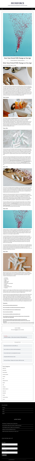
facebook (3, 407)
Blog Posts (4, 368)
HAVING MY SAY (5, 380)
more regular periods (27, 161)
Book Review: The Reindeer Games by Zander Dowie (9, 423)
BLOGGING (4, 370)
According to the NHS (14, 118)
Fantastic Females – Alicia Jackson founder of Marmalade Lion (15, 337)
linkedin (3, 413)
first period (29, 87)
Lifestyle (4, 386)
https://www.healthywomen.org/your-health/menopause (12, 309)
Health (4, 382)
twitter (3, 409)
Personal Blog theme (23, 459)
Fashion (4, 376)
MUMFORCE (17, 3)
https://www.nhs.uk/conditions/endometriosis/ (10, 305)
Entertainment (5, 372)
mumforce (23, 60)
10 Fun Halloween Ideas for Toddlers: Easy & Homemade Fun (11, 427)
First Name (3, 442)
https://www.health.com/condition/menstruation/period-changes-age (14, 307)
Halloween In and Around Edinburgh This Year (8, 429)
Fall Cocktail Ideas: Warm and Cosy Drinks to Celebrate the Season (11, 425)
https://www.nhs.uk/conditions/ (8, 311)
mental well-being (23, 162)
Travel (4, 399)
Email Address (4, 450)
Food (3, 378)
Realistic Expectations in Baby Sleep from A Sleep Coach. (10, 431)
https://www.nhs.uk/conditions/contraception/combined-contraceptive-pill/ (15, 319)
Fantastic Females (5, 374)
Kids (3, 384)
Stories (4, 395)
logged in (16, 329)
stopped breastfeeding (6, 205)
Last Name (3, 446)
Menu (32, 8)
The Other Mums (5, 397)
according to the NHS (14, 202)
